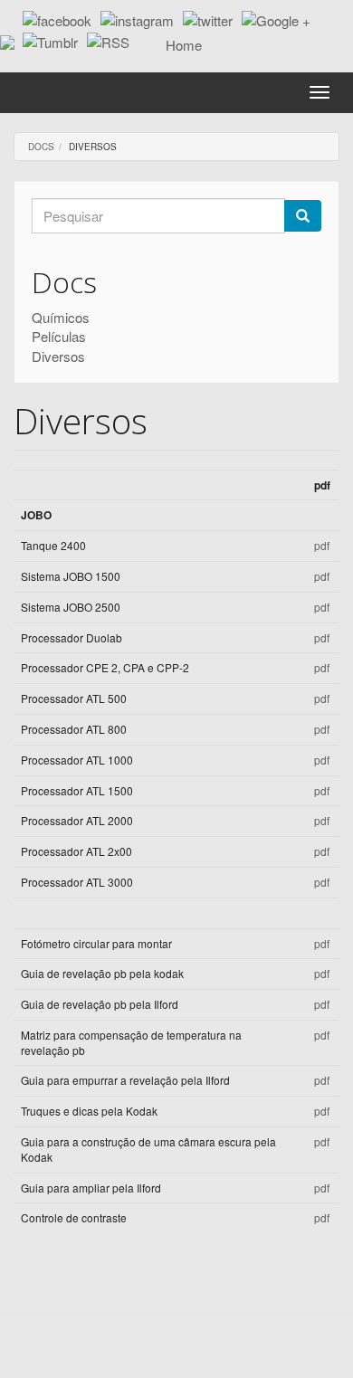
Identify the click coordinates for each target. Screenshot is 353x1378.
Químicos (61, 317)
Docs (41, 146)
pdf (321, 545)
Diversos (58, 356)
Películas (59, 336)
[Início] (176, 44)
